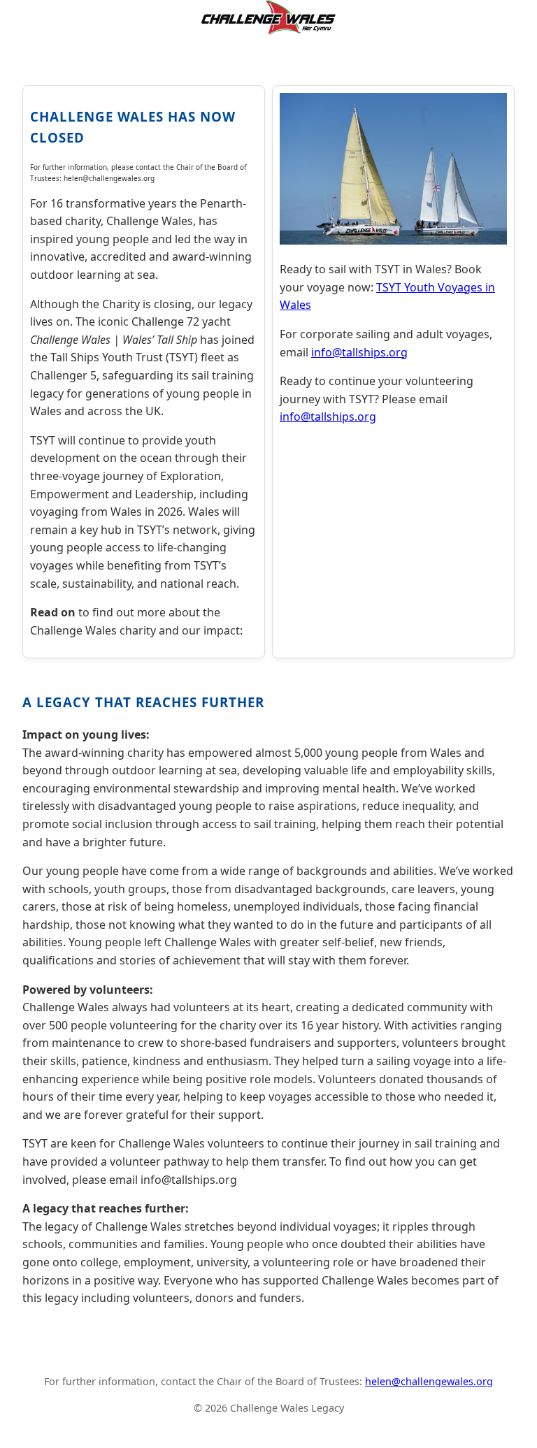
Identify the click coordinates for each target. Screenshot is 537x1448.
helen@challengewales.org (429, 1381)
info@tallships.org (359, 352)
